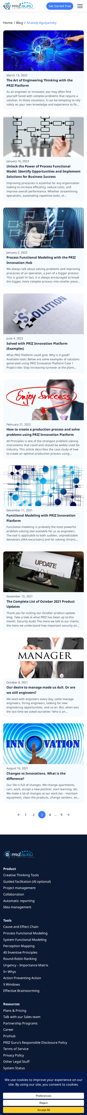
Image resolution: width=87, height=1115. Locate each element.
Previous (19, 814)
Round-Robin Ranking (20, 958)
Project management (19, 888)
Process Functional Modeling (25, 933)
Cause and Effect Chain (20, 926)
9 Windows (11, 984)
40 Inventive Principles (20, 952)
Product (9, 869)
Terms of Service (16, 1049)
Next (68, 814)
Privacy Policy (13, 1055)
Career (8, 1029)
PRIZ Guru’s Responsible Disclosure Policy (35, 1042)
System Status (14, 1068)
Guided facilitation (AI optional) (27, 881)
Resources (11, 1004)
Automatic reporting (19, 901)
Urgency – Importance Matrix (25, 965)
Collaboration (13, 894)
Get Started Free (60, 6)
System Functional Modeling (25, 939)
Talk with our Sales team (21, 1017)
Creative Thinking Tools (21, 875)
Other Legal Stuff (16, 1061)
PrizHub (9, 1036)
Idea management (17, 907)
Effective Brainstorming (21, 990)
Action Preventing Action (22, 978)
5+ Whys (9, 971)
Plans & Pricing (14, 1010)
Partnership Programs (20, 1023)
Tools (7, 920)
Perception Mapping (19, 946)
